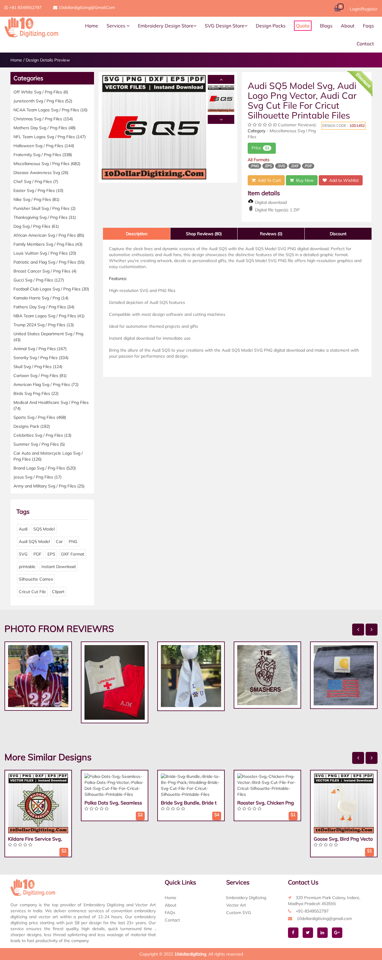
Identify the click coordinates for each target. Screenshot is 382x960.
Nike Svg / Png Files (36, 199)
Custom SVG (238, 912)
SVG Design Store (224, 26)
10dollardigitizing (190, 954)
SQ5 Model (44, 529)
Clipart (58, 591)
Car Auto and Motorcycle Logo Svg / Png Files (48, 456)
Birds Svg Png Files (35, 393)
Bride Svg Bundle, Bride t (189, 803)
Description (136, 233)
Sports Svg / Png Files (39, 417)
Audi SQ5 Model (34, 541)
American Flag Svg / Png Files (45, 384)
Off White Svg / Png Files (40, 92)
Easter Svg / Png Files (38, 190)
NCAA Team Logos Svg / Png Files (50, 110)
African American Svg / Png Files (48, 235)
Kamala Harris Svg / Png (40, 298)
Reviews (271, 233)
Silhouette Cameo (36, 579)
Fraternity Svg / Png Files (42, 154)
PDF (37, 554)
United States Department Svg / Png (48, 336)
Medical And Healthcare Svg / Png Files (51, 405)
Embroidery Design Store (165, 26)
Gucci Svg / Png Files (38, 280)
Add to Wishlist (343, 180)
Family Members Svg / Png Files (47, 244)
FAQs (170, 912)
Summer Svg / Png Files (39, 444)
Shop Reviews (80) (204, 233)
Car (59, 541)
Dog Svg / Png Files (36, 226)
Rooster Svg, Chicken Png (265, 803)
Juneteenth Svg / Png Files (42, 101)
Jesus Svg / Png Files (37, 477)
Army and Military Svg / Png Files (48, 486)
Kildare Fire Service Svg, (35, 839)
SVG (23, 554)
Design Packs (271, 26)
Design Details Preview (48, 60)
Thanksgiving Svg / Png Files (44, 217)
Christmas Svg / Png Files (43, 118)
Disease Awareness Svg (40, 172)
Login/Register (364, 9)
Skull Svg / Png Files (37, 366)
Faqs (368, 26)
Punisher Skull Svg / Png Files (44, 208)
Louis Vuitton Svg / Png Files (44, 253)
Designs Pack (31, 426)
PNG (73, 541)
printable (27, 566)
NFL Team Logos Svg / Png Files (49, 136)
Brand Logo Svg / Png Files (44, 468)
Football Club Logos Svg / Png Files (51, 289)
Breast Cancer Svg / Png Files (44, 271)
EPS (51, 554)
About (348, 26)
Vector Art (236, 905)
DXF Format (72, 554)
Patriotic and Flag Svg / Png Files (48, 262)
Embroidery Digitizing (246, 897)
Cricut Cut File (32, 591)
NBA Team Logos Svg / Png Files (48, 316)
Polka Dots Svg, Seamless (113, 803)
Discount (338, 233)
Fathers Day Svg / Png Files (43, 307)
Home (91, 26)
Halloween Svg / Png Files (43, 145)
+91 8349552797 (24, 7)
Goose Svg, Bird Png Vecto (343, 839)
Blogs (326, 26)
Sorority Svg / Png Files (40, 357)
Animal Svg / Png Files (40, 348)
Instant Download (58, 566)
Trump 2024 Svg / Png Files (43, 324)
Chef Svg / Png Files (35, 181)
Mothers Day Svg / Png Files (44, 127)
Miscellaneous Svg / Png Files (46, 163)
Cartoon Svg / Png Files (40, 375)
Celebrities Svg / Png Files (42, 435)
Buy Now (304, 180)
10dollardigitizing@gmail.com (86, 7)
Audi (23, 529)
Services (117, 26)
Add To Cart (268, 180)
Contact (365, 44)
